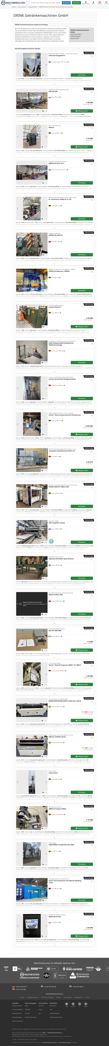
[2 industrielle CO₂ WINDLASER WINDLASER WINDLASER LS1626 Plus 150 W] (32, 710)
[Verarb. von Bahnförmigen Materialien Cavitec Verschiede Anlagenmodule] (32, 388)
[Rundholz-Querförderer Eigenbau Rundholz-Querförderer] (32, 568)
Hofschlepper (68, 997)
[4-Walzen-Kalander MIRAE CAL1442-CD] (32, 244)
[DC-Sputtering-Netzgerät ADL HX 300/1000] (32, 640)
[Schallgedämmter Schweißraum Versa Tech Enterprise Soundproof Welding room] (32, 890)
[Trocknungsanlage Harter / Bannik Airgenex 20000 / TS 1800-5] (32, 674)
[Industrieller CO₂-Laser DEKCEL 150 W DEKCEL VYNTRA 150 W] (32, 746)
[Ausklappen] (54, 84)
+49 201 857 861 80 (50, 987)
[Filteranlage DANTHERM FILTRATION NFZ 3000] (32, 854)
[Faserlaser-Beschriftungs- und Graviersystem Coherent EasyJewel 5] (32, 64)
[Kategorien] (27, 2)
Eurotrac (22, 997)
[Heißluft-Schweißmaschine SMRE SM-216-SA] (32, 926)
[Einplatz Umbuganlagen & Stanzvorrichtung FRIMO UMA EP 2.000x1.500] (32, 496)
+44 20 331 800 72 (78, 987)
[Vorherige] (17, 65)
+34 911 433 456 (20, 989)
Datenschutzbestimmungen (50, 1042)
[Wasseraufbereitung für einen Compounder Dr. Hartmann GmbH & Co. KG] (32, 208)
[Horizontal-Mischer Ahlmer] (32, 136)
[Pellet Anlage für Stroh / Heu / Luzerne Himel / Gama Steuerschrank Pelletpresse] (32, 424)
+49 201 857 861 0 (21, 987)
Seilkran (58, 997)
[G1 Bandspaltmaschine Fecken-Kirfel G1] (32, 316)
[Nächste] (46, 65)
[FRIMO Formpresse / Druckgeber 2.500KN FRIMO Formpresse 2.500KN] (32, 280)
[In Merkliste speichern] (92, 56)
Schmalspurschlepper (47, 997)
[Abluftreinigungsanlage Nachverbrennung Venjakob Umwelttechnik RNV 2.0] (32, 460)
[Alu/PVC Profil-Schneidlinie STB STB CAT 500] (32, 100)
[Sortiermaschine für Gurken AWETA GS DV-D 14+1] (32, 172)
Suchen (66, 3)
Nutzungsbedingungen (65, 1042)
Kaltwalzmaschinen (32, 997)
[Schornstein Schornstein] (32, 782)
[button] (106, 2)
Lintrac (87, 997)
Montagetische (78, 997)
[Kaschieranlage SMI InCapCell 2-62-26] (32, 532)
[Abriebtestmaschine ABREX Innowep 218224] (32, 818)
